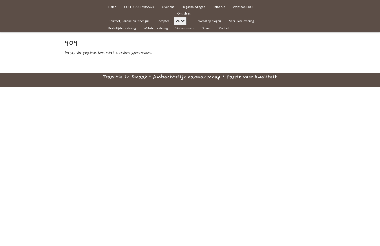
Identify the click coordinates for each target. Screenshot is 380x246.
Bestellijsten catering (122, 28)
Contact (224, 28)
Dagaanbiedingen (193, 7)
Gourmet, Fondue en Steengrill (128, 21)
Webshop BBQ (243, 7)
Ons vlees (184, 13)
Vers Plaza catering (241, 21)
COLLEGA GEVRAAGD (139, 7)
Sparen (206, 28)
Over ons (168, 7)
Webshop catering (156, 28)
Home (112, 7)
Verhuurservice (185, 28)
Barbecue (219, 7)
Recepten (163, 21)
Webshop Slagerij (209, 21)
